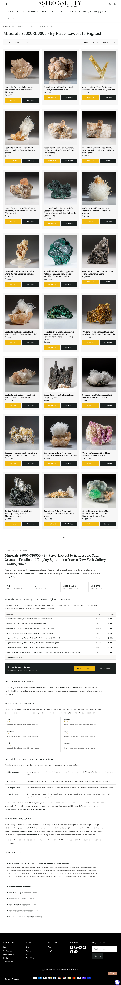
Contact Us (7, 951)
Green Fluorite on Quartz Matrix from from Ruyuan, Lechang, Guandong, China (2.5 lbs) (96, 513)
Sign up (97, 956)
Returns (6, 947)
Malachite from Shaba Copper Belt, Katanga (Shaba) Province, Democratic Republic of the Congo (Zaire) (59, 335)
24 (90, 42)
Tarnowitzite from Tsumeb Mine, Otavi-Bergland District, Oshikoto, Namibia (20, 273)
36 (94, 42)
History (28, 951)
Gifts (59, 11)
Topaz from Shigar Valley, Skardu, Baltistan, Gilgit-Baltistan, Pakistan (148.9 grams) (59, 150)
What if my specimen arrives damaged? (22, 911)
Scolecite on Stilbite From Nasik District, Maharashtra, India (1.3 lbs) (21, 332)
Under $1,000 (105, 668)
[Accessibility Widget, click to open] (117, 982)
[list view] (114, 42)
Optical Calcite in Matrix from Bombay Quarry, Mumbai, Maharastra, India (18, 513)
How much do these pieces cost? (19, 887)
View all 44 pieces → (14, 657)
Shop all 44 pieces (84, 668)
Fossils (20, 11)
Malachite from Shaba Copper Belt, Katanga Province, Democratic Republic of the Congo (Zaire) (59, 273)
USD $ (111, 973)
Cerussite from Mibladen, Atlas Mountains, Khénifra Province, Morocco (19, 89)
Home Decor (46, 11)
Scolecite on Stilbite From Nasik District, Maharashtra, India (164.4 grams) (59, 513)
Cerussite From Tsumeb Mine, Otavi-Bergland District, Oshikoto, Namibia (98, 88)
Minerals (8, 11)
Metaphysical (99, 11)
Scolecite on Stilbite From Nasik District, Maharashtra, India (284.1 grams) (97, 210)
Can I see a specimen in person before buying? (25, 917)
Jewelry (86, 11)
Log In (50, 951)
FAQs (5, 958)
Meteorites (32, 11)
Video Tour (30, 958)
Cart (49, 947)
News (28, 947)
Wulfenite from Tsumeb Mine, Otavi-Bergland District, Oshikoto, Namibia (98, 332)
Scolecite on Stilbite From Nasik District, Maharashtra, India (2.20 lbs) (60, 454)
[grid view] (111, 42)
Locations (9, 18)
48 (97, 42)
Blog (27, 954)
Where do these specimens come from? (22, 893)
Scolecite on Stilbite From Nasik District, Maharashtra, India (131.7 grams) (20, 150)
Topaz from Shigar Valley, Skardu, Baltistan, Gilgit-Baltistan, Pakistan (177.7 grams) (98, 150)
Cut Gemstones (72, 11)
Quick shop (30, 100)
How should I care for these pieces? (20, 899)
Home (5, 26)
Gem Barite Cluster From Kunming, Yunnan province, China (98, 272)
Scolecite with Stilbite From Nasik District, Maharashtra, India (59, 88)
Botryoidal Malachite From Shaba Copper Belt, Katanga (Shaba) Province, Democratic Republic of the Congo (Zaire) (60, 212)
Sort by (8, 42)
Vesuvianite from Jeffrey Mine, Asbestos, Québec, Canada (96, 454)
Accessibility (8, 961)
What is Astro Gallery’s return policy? (21, 905)
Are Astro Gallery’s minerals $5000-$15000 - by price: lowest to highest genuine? (38, 863)
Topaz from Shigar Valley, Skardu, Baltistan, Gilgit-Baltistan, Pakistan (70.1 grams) (21, 210)
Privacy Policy (8, 954)
